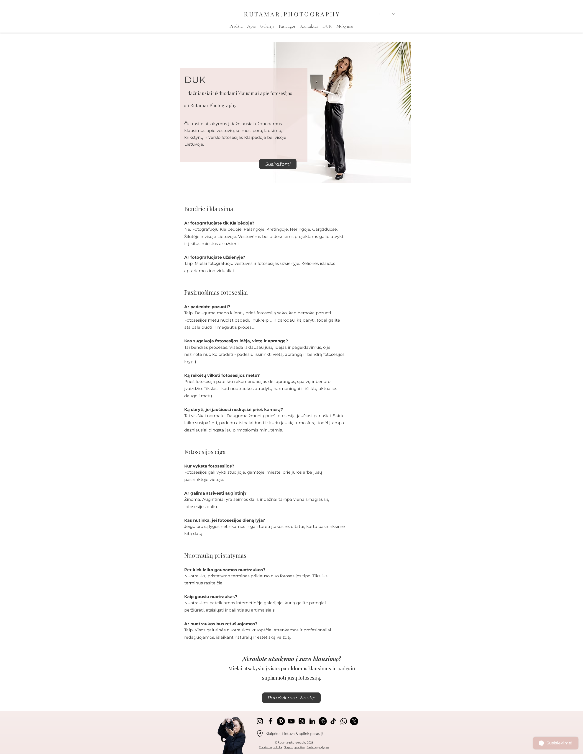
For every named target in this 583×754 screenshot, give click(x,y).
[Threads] (302, 721)
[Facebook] (270, 721)
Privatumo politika (270, 747)
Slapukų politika (294, 747)
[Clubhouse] (323, 721)
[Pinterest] (281, 721)
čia (219, 583)
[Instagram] (260, 721)
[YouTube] (291, 721)
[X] (354, 721)
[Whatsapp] (344, 721)
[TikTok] (333, 721)
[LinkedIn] (312, 721)
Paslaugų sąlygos (318, 747)
